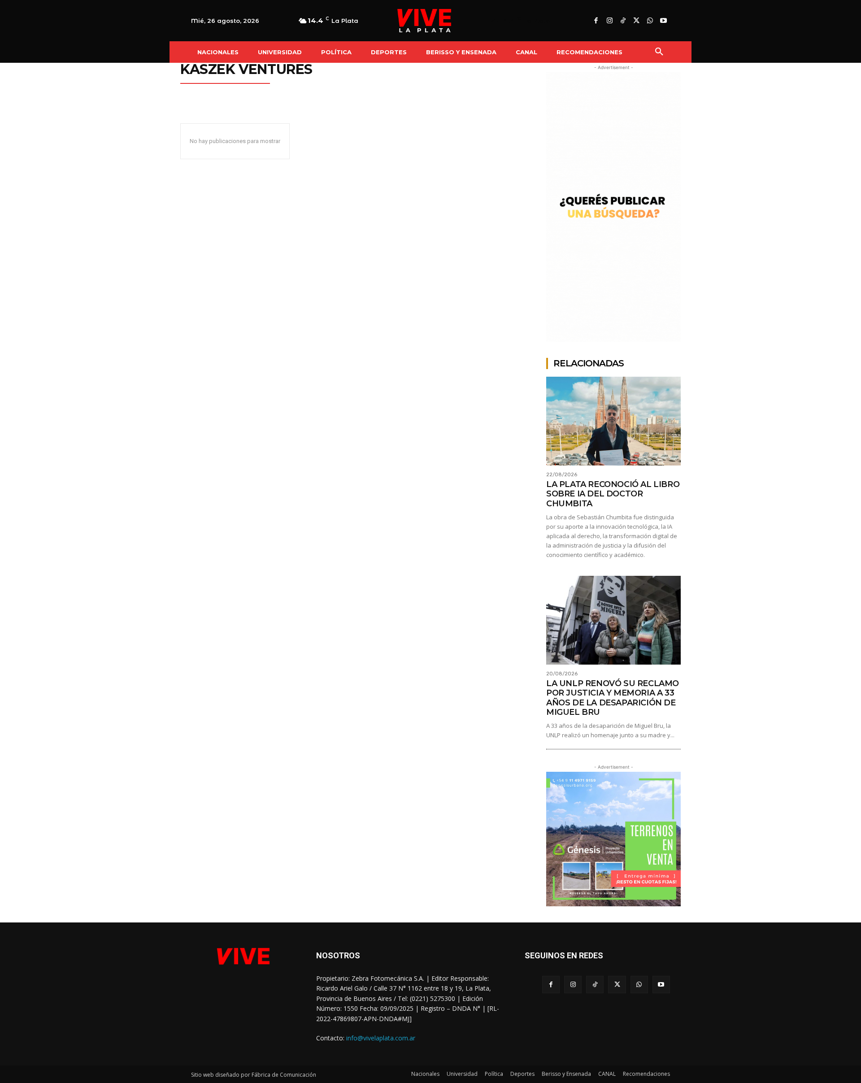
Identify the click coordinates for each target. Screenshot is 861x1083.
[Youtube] (663, 21)
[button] (659, 52)
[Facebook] (596, 21)
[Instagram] (609, 21)
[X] (636, 21)
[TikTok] (623, 21)
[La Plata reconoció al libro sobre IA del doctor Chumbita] (613, 421)
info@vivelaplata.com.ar (380, 1038)
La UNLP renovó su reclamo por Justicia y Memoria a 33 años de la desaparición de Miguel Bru (612, 698)
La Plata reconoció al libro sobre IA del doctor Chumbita (612, 494)
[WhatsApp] (650, 21)
